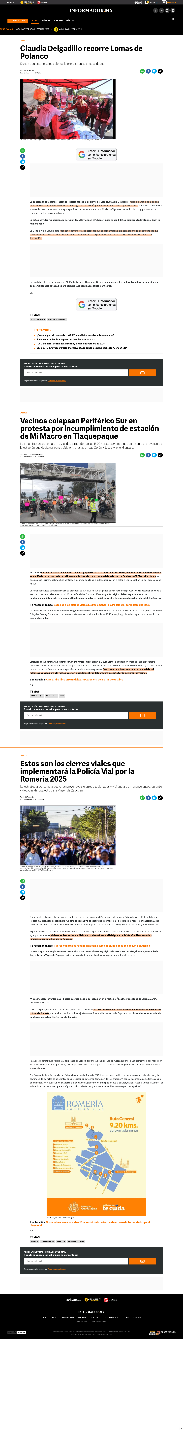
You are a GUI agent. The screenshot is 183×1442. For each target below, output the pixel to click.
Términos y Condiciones (57, 380)
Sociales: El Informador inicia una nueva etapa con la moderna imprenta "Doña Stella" (81, 348)
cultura (125, 1317)
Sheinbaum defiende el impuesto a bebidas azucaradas (65, 339)
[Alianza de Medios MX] (155, 1331)
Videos (59, 20)
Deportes (82, 1317)
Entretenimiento (111, 1317)
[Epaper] (151, 2)
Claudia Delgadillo (56, 319)
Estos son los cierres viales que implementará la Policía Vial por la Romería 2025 (102, 604)
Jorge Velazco (29, 70)
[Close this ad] (181, 1428)
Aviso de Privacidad (77, 1334)
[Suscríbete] (168, 2)
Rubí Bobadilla (29, 797)
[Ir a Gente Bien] (40, 1)
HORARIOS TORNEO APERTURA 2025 (32, 29)
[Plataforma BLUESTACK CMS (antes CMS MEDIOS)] (21, 1331)
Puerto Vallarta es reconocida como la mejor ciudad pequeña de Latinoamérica (102, 945)
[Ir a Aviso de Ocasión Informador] (12, 1)
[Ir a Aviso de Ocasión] (73, 1297)
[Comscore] (168, 1331)
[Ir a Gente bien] (110, 1297)
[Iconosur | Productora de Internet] (12, 1331)
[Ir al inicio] (37, 10)
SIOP (62, 695)
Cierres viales (48, 1241)
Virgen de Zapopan (76, 1241)
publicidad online (99, 1321)
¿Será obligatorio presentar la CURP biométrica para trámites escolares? (75, 335)
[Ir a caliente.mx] (138, 2)
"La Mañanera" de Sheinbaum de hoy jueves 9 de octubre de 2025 (70, 343)
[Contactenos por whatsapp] (172, 9)
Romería (34, 1241)
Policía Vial (51, 695)
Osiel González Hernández (33, 454)
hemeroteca (82, 1321)
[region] (91, 1436)
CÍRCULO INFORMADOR (70, 29)
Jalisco (35, 20)
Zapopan (61, 1241)
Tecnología (94, 1317)
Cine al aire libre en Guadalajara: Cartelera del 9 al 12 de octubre (84, 679)
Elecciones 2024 (38, 319)
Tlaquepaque (37, 695)
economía (137, 1317)
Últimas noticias (18, 20)
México (46, 20)
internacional (68, 1317)
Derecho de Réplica (90, 1334)
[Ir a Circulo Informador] (25, 1)
